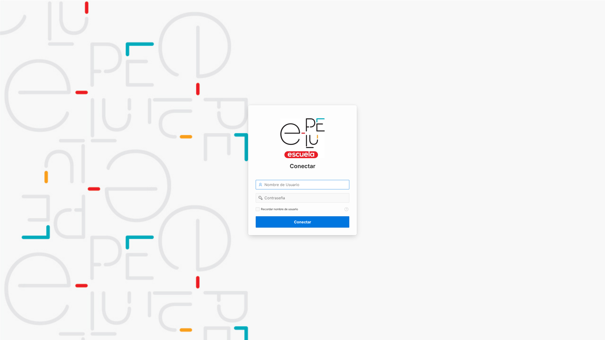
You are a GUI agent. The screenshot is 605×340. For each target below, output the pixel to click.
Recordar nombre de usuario (279, 209)
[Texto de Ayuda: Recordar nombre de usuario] (346, 209)
